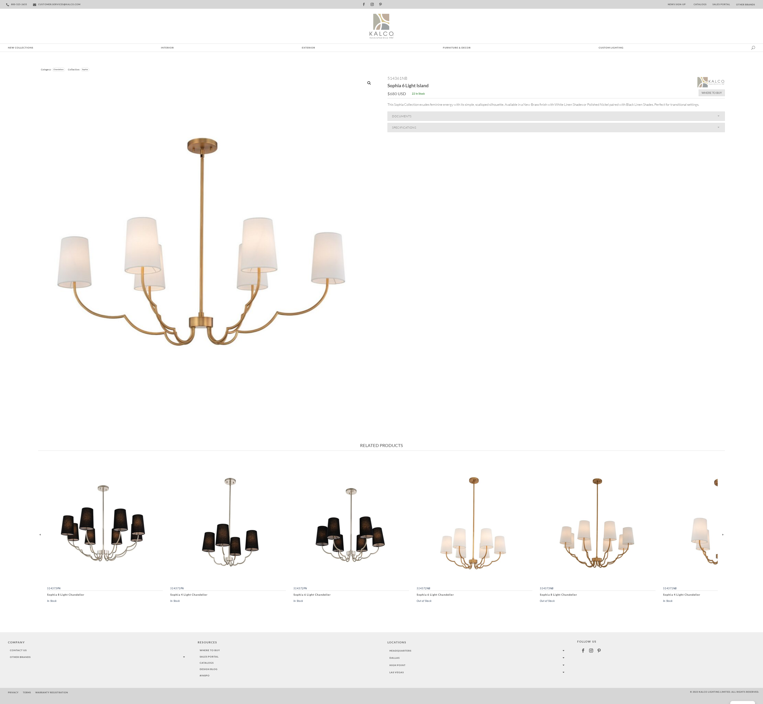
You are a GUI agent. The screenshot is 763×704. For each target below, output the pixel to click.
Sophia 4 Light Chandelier (189, 594)
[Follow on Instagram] (372, 4)
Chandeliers (58, 69)
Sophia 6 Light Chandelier (312, 594)
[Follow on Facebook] (364, 4)
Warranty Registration (51, 692)
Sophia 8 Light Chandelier (65, 594)
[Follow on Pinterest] (380, 4)
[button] (369, 83)
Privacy (13, 692)
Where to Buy (712, 92)
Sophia (85, 69)
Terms (27, 692)
